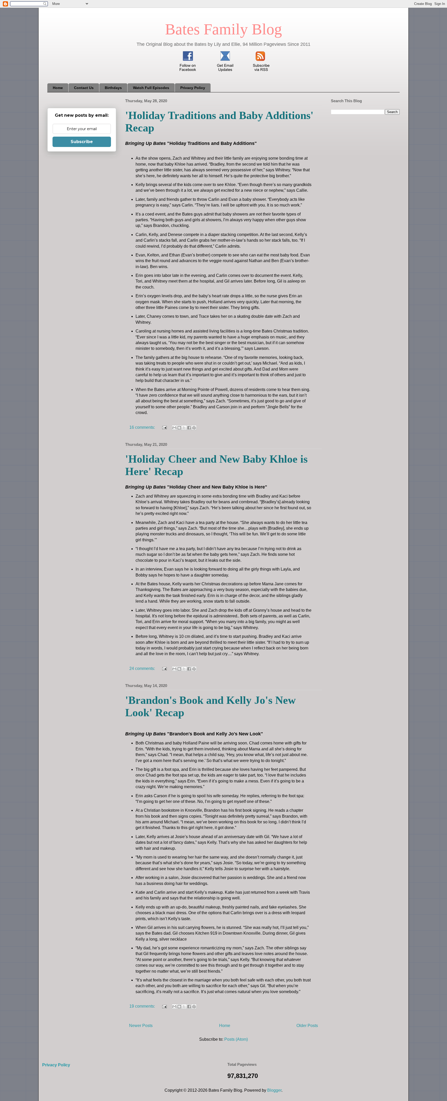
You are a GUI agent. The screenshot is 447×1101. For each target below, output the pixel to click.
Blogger (274, 1090)
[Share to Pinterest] (194, 427)
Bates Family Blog (223, 29)
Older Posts (307, 1025)
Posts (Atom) (236, 1039)
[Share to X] (184, 427)
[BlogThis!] (179, 427)
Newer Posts (141, 1025)
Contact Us (84, 88)
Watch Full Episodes (151, 88)
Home (58, 88)
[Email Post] (164, 427)
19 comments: (142, 1006)
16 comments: (142, 427)
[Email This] (174, 427)
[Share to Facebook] (189, 427)
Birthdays (113, 88)
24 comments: (142, 668)
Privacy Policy (192, 88)
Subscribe (82, 141)
